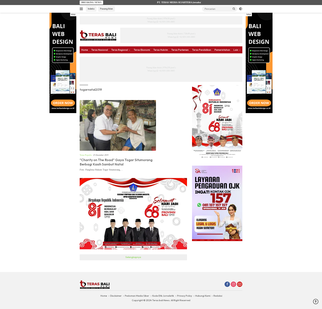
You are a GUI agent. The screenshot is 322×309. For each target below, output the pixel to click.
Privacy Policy (184, 295)
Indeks (91, 8)
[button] (234, 8)
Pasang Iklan (106, 8)
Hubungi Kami (202, 295)
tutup (73, 14)
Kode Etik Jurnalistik (163, 295)
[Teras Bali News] (98, 35)
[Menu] (82, 9)
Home (84, 49)
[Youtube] (239, 285)
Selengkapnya (133, 257)
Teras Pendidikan (201, 49)
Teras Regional (119, 49)
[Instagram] (233, 285)
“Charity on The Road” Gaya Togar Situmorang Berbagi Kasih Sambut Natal (116, 162)
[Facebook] (227, 285)
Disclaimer (116, 295)
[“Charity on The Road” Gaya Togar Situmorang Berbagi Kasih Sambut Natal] (118, 125)
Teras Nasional (99, 49)
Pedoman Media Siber (137, 295)
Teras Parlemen (180, 49)
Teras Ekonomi (142, 49)
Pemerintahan (222, 49)
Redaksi (217, 295)
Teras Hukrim (160, 49)
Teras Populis (86, 155)
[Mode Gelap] (240, 9)
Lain (235, 49)
